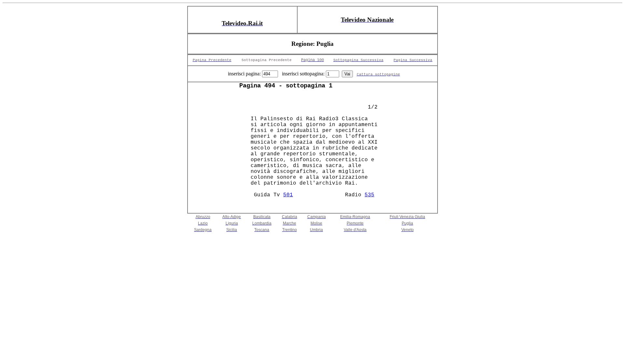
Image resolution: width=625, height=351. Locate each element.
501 (288, 195)
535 (369, 195)
